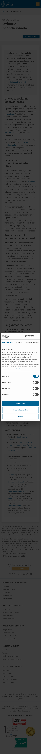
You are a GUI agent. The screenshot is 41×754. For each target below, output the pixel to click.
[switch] (36, 382)
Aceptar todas (20, 403)
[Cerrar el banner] (38, 336)
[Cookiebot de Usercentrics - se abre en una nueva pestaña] (25, 336)
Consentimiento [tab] (7, 342)
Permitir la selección (20, 410)
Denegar (20, 416)
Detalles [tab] (19, 342)
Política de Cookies (15, 369)
